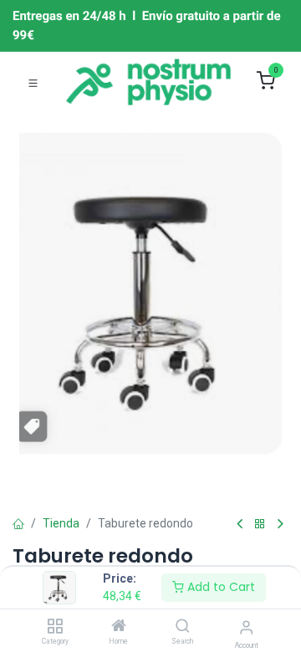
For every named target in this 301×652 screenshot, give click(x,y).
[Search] (183, 627)
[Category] (55, 627)
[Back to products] (260, 524)
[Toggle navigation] (33, 82)
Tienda (61, 523)
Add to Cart (219, 586)
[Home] (118, 627)
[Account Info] (246, 627)
